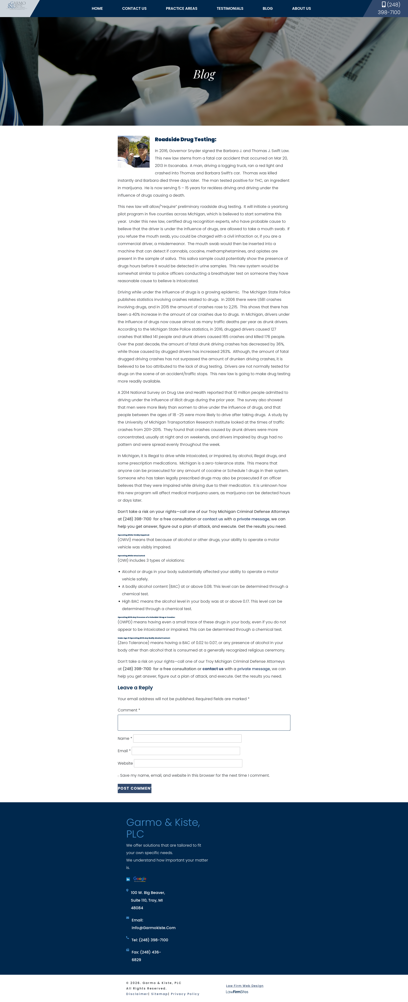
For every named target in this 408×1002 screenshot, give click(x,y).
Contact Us (134, 8)
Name (125, 738)
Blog (268, 8)
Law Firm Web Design (245, 986)
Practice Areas (181, 8)
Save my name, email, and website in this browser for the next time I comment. (194, 775)
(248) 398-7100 (389, 8)
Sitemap (159, 994)
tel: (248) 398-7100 (150, 940)
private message (253, 519)
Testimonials (230, 8)
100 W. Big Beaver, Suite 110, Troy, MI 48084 (148, 900)
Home (97, 8)
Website (125, 763)
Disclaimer (137, 994)
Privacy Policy (185, 994)
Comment (129, 710)
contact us (213, 519)
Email (124, 751)
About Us (301, 8)
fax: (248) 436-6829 (146, 956)
